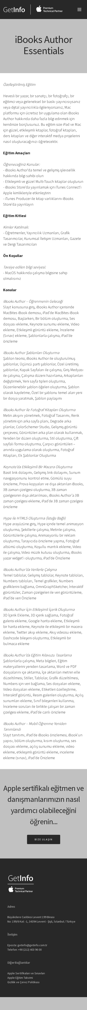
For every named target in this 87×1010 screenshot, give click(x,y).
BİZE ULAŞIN (44, 839)
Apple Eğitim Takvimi (20, 978)
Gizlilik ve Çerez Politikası (23, 982)
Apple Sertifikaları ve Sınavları (26, 973)
